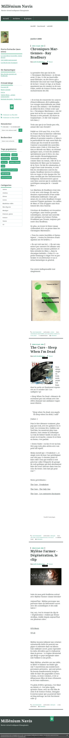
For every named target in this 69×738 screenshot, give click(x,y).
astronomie (6, 174)
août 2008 (49, 26)
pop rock (50, 537)
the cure (4, 162)
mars (35, 335)
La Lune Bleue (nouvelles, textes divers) (11, 56)
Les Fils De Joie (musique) (9, 63)
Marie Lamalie (5, 90)
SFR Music (34, 628)
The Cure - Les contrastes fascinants (45, 493)
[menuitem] (6, 18)
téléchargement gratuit (9, 170)
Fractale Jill (4, 87)
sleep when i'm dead (42, 537)
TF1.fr (32, 633)
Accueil (6, 18)
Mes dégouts (7, 207)
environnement (6, 177)
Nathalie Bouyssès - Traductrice (11, 99)
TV (3, 224)
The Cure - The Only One (40, 489)
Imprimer (54, 335)
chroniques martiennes (37, 333)
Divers (5, 196)
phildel (14, 155)
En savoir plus (22, 736)
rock (3, 166)
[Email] (12, 106)
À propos (27, 18)
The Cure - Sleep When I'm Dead (43, 349)
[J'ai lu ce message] (67, 735)
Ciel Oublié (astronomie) (9, 60)
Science (5, 217)
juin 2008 (32, 26)
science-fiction (15, 162)
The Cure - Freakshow (39, 484)
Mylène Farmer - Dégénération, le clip (44, 555)
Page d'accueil (41, 26)
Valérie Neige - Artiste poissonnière (8, 96)
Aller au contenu (6, 1)
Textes (5, 221)
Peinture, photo (8, 214)
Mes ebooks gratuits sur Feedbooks (9, 75)
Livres (5, 200)
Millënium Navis (17, 6)
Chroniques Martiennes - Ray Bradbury (44, 53)
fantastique (5, 158)
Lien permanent (36, 332)
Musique (5, 210)
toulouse (14, 158)
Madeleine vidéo (8, 203)
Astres (5, 189)
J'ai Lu (3, 92)
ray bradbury (49, 333)
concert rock (6, 155)
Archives (16, 18)
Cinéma (5, 193)
